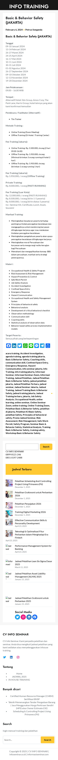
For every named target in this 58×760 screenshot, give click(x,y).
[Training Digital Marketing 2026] (9, 514)
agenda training (13, 356)
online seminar (22, 402)
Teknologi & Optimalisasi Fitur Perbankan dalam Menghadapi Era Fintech (31, 534)
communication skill (15, 362)
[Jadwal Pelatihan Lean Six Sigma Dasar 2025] (9, 566)
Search (46, 447)
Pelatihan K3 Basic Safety (28, 411)
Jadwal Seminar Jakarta (26, 387)
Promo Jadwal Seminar (24, 417)
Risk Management (27, 421)
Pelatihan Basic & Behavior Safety (22, 408)
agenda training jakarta (33, 356)
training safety (37, 430)
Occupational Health (25, 399)
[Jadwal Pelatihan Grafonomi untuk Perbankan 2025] (9, 608)
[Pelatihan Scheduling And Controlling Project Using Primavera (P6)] (9, 483)
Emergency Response (16, 365)
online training (19, 405)
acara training (12, 353)
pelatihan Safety (14, 414)
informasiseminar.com (38, 754)
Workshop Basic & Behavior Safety (23, 433)
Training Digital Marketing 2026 (30, 512)
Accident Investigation (31, 353)
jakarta (26, 396)
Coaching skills (37, 359)
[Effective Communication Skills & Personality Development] (9, 522)
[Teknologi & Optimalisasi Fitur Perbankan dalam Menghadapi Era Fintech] (9, 534)
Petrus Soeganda (33, 29)
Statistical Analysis (32, 427)
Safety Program (21, 424)
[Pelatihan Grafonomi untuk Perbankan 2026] (9, 495)
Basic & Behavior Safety (17, 359)
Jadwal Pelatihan (23, 378)
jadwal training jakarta (24, 393)
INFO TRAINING (29, 6)
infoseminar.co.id (17, 754)
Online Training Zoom (38, 405)
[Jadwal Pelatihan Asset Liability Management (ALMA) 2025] (9, 584)
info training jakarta (24, 371)
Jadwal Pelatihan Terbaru (26, 384)
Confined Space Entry (37, 362)
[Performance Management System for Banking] (9, 552)
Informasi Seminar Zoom (27, 374)
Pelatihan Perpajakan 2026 (28, 503)
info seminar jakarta (32, 368)
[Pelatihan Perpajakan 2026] (9, 506)
